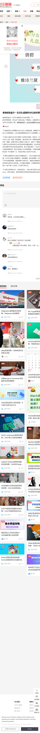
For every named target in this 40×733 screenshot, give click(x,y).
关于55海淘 (18, 705)
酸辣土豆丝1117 (12, 255)
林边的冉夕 (11, 226)
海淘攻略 (18, 16)
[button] (17, 5)
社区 (1, 16)
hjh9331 (10, 238)
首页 (1, 22)
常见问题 (32, 705)
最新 (8, 16)
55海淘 (6, 5)
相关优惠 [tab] (14, 286)
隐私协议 (17, 708)
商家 (16, 11)
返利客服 (32, 711)
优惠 (8, 11)
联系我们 (32, 708)
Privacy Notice (27, 724)
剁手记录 (28, 16)
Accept (30, 729)
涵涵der (10, 214)
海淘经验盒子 (18, 177)
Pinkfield (10, 266)
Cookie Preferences (10, 729)
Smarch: (14, 243)
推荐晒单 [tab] (3, 286)
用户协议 (17, 711)
